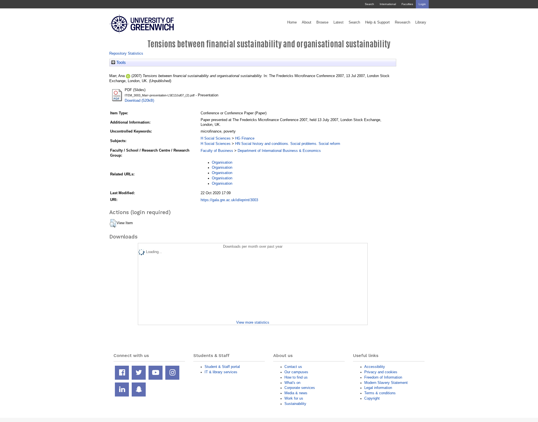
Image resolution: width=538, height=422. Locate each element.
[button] (113, 223)
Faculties (407, 4)
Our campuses (296, 372)
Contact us (293, 367)
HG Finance (244, 138)
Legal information (378, 388)
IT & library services (221, 372)
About (306, 22)
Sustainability (295, 404)
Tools (120, 62)
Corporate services (299, 388)
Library (420, 22)
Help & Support (377, 22)
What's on (292, 383)
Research (402, 22)
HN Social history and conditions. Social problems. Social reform (287, 144)
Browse (322, 22)
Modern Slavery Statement (386, 383)
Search (369, 4)
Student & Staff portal (222, 367)
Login (422, 4)
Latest (338, 22)
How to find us (296, 377)
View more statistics (252, 322)
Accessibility (374, 367)
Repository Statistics (126, 53)
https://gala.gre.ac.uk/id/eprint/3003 (229, 200)
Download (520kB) (139, 100)
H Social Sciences (216, 138)
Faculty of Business (217, 151)
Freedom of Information (383, 377)
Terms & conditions (380, 393)
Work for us (293, 398)
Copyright (372, 398)
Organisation (222, 162)
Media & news (295, 393)
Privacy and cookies (380, 372)
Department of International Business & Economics (279, 151)
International (388, 4)
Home (292, 22)
